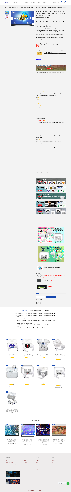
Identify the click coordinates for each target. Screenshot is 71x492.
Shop (37, 462)
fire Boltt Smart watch (40, 77)
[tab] (24, 310)
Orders (37, 464)
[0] (60, 2)
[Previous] (12, 18)
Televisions (10, 7)
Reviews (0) (46, 310)
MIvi (37, 113)
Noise (37, 99)
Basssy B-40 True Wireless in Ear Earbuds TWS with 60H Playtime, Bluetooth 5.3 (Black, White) (43, 382)
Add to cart (50, 296)
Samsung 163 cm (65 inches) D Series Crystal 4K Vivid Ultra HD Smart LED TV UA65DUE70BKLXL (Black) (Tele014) (43, 441)
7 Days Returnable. (47, 280)
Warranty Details (24, 462)
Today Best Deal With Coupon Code (12, 464)
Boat (37, 97)
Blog (6, 460)
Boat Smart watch (39, 76)
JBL (36, 101)
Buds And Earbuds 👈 (40, 168)
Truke (37, 115)
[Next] (33, 18)
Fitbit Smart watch (39, 91)
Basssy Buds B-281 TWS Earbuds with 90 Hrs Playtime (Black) (27, 355)
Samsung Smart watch (40, 85)
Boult (37, 103)
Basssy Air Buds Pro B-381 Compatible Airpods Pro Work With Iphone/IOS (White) (27, 382)
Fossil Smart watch (39, 87)
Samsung (38, 107)
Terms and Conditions (10, 466)
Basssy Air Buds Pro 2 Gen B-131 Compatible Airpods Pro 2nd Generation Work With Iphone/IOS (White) (59, 382)
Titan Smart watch (39, 89)
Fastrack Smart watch (40, 81)
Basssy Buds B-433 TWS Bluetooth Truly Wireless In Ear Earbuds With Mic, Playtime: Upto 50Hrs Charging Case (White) (59, 356)
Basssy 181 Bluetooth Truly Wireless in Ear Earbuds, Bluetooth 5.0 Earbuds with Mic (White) (12, 382)
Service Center (24, 464)
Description (24, 310)
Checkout (53, 460)
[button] (39, 299)
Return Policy (23, 460)
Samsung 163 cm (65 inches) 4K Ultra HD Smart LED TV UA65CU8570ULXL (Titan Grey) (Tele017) (28, 441)
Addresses (38, 466)
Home (6, 7)
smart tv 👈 (38, 157)
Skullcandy (38, 105)
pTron (37, 111)
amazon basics (39, 109)
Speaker (37, 139)
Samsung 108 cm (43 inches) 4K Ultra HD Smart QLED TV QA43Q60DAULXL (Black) (12, 440)
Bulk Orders (38, 460)
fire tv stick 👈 (38, 151)
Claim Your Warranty (25, 466)
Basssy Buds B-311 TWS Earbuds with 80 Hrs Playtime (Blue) (12, 355)
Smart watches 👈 (39, 163)
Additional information (35, 310)
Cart (52, 462)
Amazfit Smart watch (40, 83)
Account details (39, 467)
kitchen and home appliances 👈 (42, 145)
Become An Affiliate (9, 462)
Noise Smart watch (39, 79)
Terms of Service (9, 467)
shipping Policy (23, 467)
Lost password (38, 469)
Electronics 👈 (38, 174)
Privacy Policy (23, 469)
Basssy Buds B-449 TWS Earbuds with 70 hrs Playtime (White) (43, 355)
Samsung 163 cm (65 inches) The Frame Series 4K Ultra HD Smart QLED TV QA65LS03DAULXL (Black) (59, 440)
